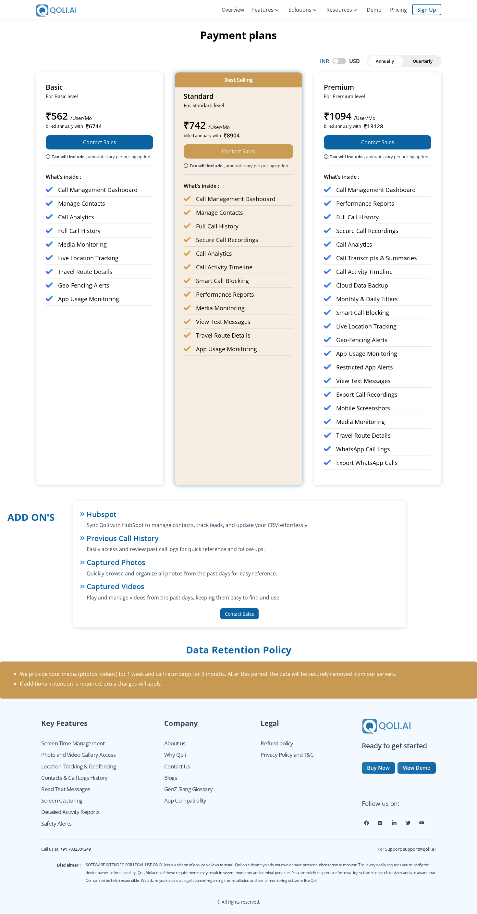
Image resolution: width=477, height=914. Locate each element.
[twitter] (408, 825)
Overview (233, 9)
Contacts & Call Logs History (74, 777)
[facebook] (366, 825)
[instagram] (380, 825)
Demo (374, 9)
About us (174, 743)
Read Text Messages (65, 789)
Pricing (398, 9)
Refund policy (277, 743)
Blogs (170, 777)
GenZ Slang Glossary (188, 789)
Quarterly (423, 61)
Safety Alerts (56, 823)
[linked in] (394, 825)
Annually (385, 61)
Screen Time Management (72, 743)
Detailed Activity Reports (70, 812)
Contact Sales (99, 142)
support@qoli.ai (419, 849)
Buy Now (378, 767)
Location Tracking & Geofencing (78, 766)
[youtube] (421, 825)
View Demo (417, 767)
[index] (61, 9)
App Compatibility (185, 800)
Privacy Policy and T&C (287, 754)
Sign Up (426, 9)
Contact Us (177, 766)
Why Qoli (175, 754)
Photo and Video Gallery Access (78, 754)
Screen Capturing (61, 800)
